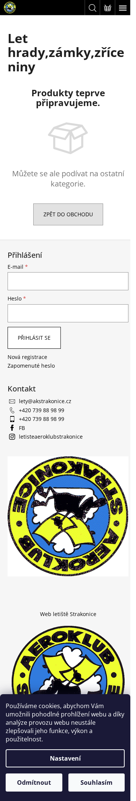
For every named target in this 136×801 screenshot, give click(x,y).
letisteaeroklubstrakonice (51, 436)
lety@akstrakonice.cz (45, 401)
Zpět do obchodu (68, 214)
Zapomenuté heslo (31, 365)
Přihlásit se (34, 337)
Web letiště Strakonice (68, 614)
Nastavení (65, 758)
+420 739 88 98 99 (41, 410)
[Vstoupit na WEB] (68, 680)
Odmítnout (34, 782)
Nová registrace (27, 356)
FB (22, 427)
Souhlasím (96, 782)
